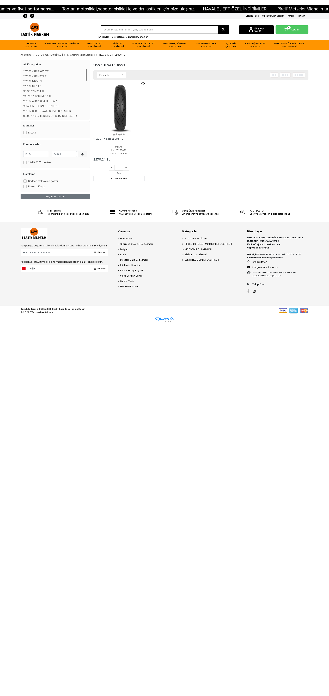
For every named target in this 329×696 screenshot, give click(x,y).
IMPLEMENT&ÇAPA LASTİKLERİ (206, 45)
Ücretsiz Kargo (36, 186)
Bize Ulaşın (254, 231)
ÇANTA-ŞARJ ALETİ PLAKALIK (255, 45)
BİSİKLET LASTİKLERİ (118, 45)
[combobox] (25, 268)
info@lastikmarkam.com (265, 267)
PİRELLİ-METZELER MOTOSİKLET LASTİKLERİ (62, 45)
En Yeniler (104, 36)
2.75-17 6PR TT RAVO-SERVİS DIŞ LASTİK (47, 111)
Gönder (102, 252)
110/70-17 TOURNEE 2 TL (37, 96)
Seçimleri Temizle (55, 196)
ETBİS (123, 254)
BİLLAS (32, 132)
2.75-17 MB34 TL (32, 81)
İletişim (301, 16)
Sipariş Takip (252, 16)
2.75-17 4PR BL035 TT (36, 71)
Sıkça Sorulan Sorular (273, 16)
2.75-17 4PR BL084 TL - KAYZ (40, 101)
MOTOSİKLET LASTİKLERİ (94, 45)
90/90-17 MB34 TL (34, 91)
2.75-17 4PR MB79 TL (35, 76)
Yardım (291, 16)
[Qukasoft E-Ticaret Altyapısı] (164, 319)
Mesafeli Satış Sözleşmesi (134, 259)
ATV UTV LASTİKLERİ (31, 45)
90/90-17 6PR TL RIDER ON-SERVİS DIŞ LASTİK (50, 115)
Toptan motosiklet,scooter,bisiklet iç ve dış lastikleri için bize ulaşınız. (103, 8)
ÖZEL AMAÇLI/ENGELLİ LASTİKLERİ (175, 45)
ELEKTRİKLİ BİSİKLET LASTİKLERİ (143, 45)
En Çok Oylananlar (138, 36)
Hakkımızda (126, 238)
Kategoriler (190, 231)
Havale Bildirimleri (129, 286)
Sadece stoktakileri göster (43, 181)
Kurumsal (124, 231)
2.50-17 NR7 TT (32, 86)
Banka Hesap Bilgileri (131, 270)
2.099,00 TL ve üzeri (40, 162)
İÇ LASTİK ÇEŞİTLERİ (231, 45)
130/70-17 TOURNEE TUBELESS (41, 106)
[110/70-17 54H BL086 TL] (119, 107)
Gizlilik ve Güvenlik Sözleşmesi (136, 243)
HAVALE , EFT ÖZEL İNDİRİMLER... (211, 8)
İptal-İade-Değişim (130, 265)
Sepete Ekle (120, 178)
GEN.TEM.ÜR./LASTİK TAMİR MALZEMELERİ (289, 45)
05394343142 (259, 262)
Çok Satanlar (118, 36)
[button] (292, 29)
